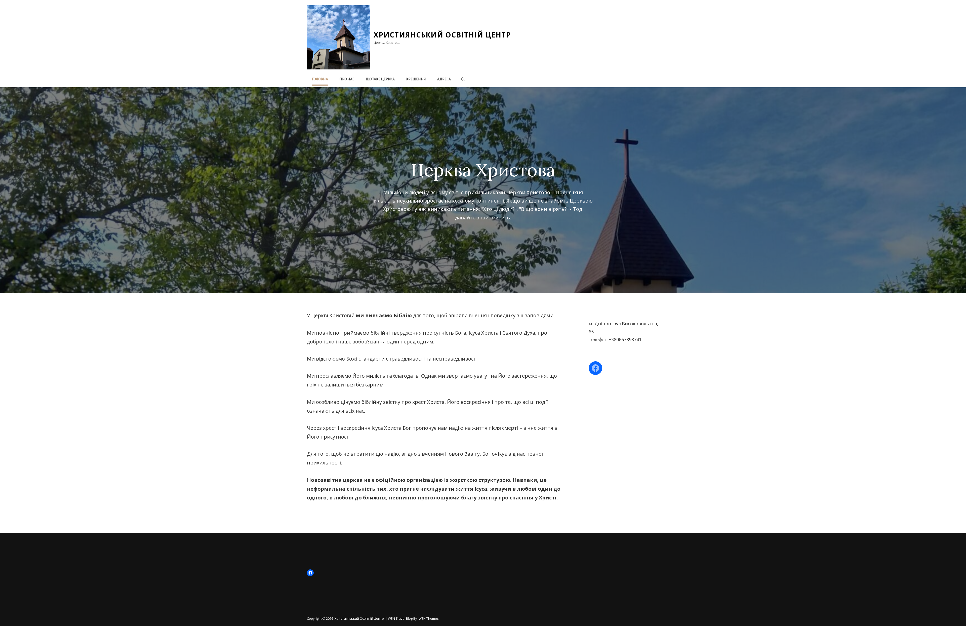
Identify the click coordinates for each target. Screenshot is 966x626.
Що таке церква (380, 79)
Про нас (346, 79)
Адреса (444, 79)
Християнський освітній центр (442, 35)
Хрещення (416, 79)
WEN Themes (429, 618)
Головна (320, 79)
